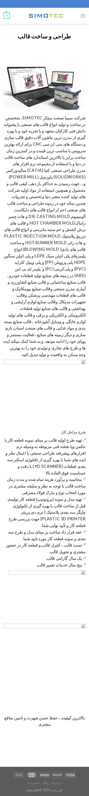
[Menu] (83, 15)
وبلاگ (45, 783)
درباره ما (56, 783)
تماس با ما (33, 783)
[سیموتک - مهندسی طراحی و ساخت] (45, 16)
